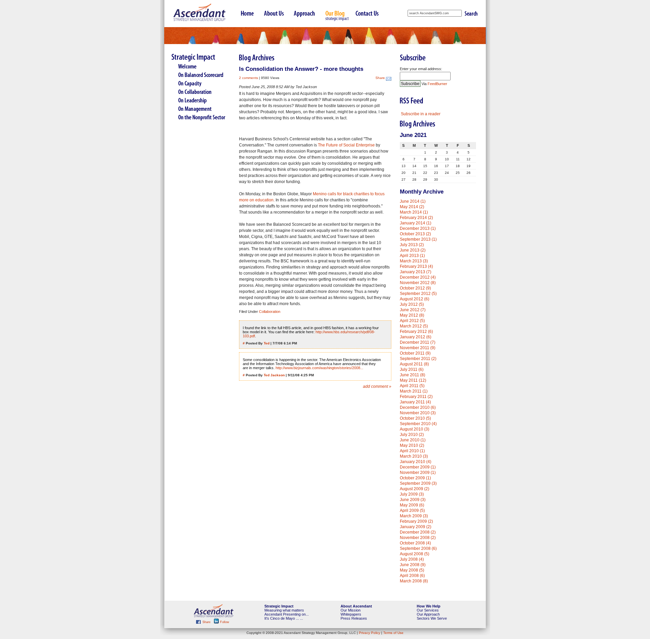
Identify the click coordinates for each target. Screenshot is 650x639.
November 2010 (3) (418, 413)
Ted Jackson (274, 375)
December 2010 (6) (418, 407)
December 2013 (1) (418, 228)
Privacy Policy (369, 633)
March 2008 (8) (414, 581)
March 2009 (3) (414, 516)
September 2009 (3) (418, 483)
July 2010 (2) (412, 434)
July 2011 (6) (412, 369)
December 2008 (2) (418, 532)
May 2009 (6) (412, 505)
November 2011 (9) (417, 347)
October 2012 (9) (415, 288)
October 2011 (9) (415, 353)
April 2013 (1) (412, 255)
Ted (266, 343)
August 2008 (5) (414, 554)
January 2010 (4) (415, 461)
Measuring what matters (284, 610)
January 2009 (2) (415, 526)
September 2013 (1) (418, 239)
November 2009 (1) (418, 472)
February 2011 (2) (416, 396)
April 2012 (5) (412, 320)
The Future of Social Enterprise (346, 145)
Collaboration (269, 311)
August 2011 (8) (414, 364)
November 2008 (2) (418, 537)
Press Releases (354, 618)
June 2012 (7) (413, 309)
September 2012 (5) (418, 293)
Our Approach (428, 614)
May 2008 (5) (412, 570)
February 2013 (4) (416, 266)
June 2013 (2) (413, 250)
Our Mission (351, 610)
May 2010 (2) (412, 445)
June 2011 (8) (412, 375)
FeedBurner (437, 84)
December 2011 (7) (417, 342)
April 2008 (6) (412, 575)
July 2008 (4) (412, 559)
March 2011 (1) (414, 391)
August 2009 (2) (414, 488)
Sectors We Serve (432, 618)
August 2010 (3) (414, 429)
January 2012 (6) (415, 337)
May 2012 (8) (412, 315)
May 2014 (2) (412, 206)
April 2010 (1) (412, 450)
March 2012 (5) (414, 326)
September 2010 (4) (418, 423)
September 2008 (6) (418, 548)
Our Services (428, 610)
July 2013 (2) (412, 244)
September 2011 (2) (418, 358)
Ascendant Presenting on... (286, 614)
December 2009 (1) (418, 467)
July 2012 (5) (412, 304)
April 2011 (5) (412, 385)
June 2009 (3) (413, 499)
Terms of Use (393, 633)
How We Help (428, 606)
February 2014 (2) (416, 217)
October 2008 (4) (415, 543)
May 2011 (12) (413, 380)
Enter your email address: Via (423, 76)
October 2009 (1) (415, 478)
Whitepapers (351, 614)
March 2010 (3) (414, 456)
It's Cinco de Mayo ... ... (283, 618)
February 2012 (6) (416, 331)
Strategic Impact (279, 606)
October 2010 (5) (415, 418)
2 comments (248, 78)
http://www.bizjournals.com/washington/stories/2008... (319, 368)
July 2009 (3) (412, 494)
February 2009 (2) (416, 521)
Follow (224, 622)
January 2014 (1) (415, 223)
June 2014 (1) (413, 201)
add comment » (377, 386)
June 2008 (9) (413, 564)
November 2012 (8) (418, 282)
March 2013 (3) (414, 261)
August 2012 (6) (414, 299)
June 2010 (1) (413, 440)
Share (380, 78)
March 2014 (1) (414, 212)
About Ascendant (356, 606)
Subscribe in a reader (420, 114)
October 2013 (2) (415, 234)
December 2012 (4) (418, 277)
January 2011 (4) (415, 402)
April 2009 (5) (412, 510)
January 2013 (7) (415, 271)
